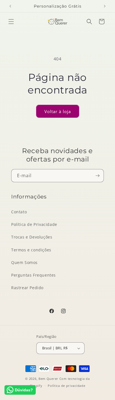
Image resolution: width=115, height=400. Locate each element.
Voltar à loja (57, 111)
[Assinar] (97, 175)
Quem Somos (24, 262)
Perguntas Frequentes (33, 275)
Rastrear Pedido (27, 287)
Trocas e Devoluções (31, 237)
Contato (19, 211)
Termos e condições (31, 249)
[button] (11, 21)
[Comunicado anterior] (10, 6)
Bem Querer (48, 378)
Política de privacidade (66, 385)
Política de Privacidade (34, 224)
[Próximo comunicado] (105, 6)
